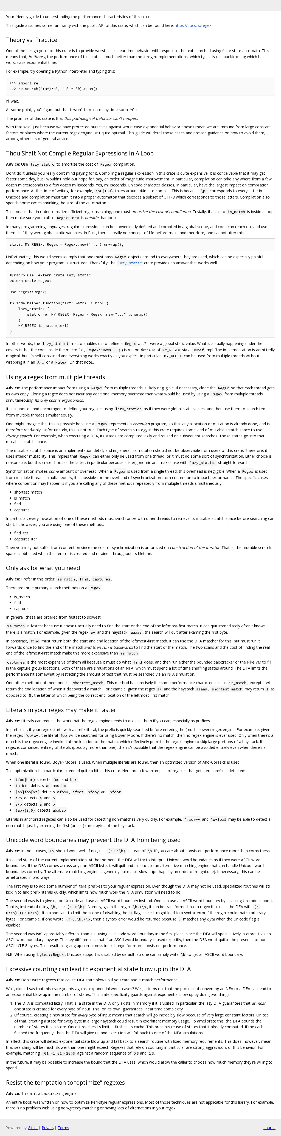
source (269, 1127)
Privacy (48, 1127)
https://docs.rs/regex (193, 25)
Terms (63, 1127)
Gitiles (33, 1127)
